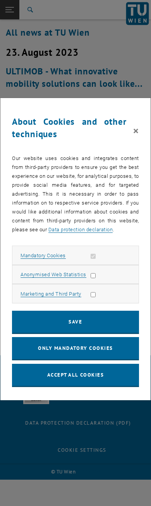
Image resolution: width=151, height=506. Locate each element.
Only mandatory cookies (75, 348)
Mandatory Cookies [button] (43, 255)
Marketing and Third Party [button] (51, 294)
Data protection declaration (80, 229)
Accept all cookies (75, 375)
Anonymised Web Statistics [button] (53, 274)
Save (75, 321)
